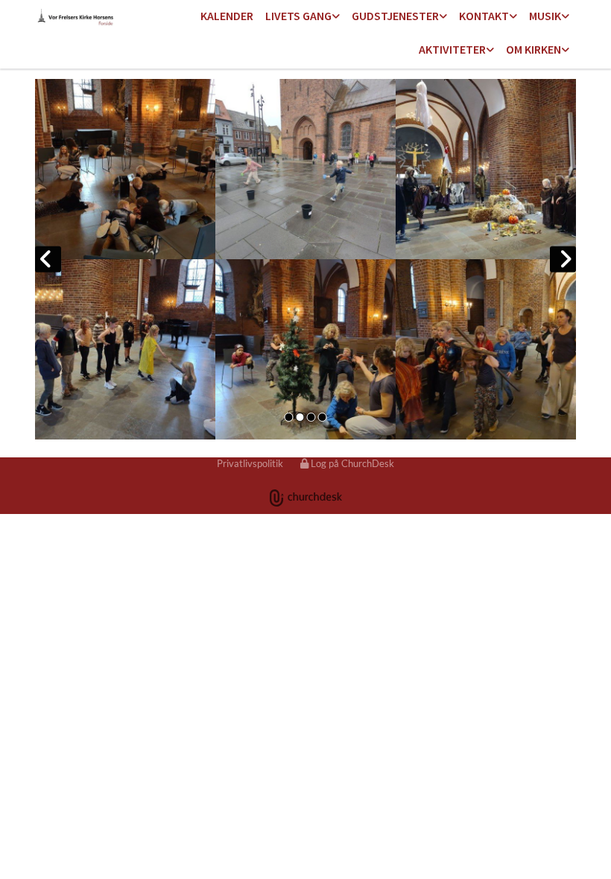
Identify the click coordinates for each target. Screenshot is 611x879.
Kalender (226, 15)
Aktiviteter (452, 49)
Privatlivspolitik (250, 463)
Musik (545, 15)
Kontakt (484, 15)
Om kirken (533, 49)
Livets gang (298, 15)
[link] (302, 17)
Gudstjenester (395, 15)
